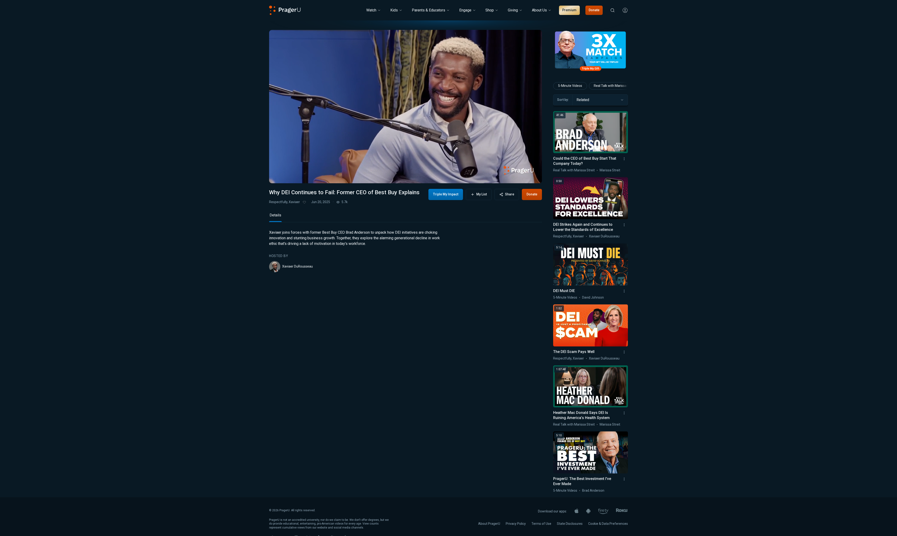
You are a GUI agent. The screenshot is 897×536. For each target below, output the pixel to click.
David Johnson (593, 297)
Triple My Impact (445, 194)
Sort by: (563, 100)
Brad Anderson (593, 490)
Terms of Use (541, 523)
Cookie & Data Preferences (608, 523)
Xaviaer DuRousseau (297, 266)
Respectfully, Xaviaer (284, 202)
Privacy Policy (516, 523)
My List (481, 194)
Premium (569, 10)
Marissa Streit (610, 170)
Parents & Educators (428, 10)
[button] (278, 175)
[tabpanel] (405, 251)
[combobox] (600, 100)
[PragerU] (285, 10)
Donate (594, 10)
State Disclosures (570, 523)
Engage (465, 10)
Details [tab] (275, 215)
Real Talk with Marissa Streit (614, 86)
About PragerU (489, 523)
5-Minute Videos (570, 86)
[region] (405, 106)
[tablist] (405, 217)
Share (509, 194)
